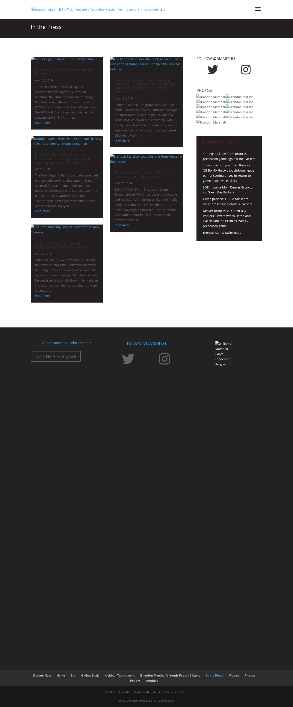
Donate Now (42, 675)
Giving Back (90, 675)
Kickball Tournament (119, 675)
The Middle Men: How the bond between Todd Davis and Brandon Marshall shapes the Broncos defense (145, 86)
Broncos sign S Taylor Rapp (222, 233)
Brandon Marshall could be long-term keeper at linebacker (144, 174)
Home (61, 675)
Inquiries (151, 680)
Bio (73, 675)
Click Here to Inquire (55, 356)
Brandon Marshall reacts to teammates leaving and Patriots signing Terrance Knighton (63, 158)
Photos (250, 675)
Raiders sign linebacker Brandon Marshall (64, 71)
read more (42, 123)
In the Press (214, 675)
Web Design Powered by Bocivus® (146, 700)
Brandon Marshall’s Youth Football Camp (170, 675)
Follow (135, 680)
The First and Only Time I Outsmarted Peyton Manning (61, 245)
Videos (234, 675)
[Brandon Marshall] (211, 96)
